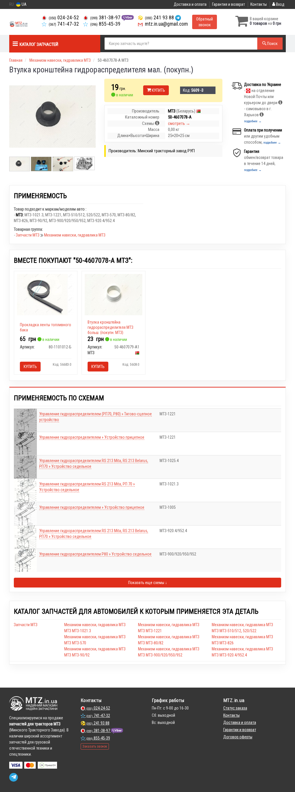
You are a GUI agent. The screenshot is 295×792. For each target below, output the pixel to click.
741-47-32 (64, 24)
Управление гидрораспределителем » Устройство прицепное (91, 437)
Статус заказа (235, 708)
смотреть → (179, 123)
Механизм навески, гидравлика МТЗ (74, 235)
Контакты (258, 4)
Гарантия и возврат (228, 4)
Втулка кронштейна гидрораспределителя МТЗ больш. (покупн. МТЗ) (110, 327)
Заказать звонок (94, 746)
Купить (158, 90)
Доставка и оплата (190, 4)
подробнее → (253, 121)
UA (24, 4)
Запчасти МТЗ (28, 235)
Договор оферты (237, 737)
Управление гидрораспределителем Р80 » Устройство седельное (95, 554)
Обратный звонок (204, 22)
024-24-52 (64, 17)
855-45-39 (105, 24)
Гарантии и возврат (239, 729)
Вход (279, 4)
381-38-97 (106, 17)
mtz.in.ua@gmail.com (166, 24)
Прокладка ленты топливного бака (45, 327)
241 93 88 (160, 17)
